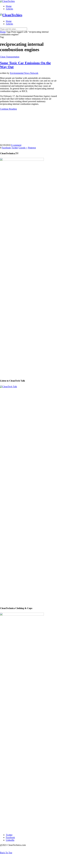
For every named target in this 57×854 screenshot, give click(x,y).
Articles (9, 9)
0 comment (16, 145)
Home (9, 6)
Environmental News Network (24, 73)
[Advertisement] (28, 127)
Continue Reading (8, 109)
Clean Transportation (9, 57)
